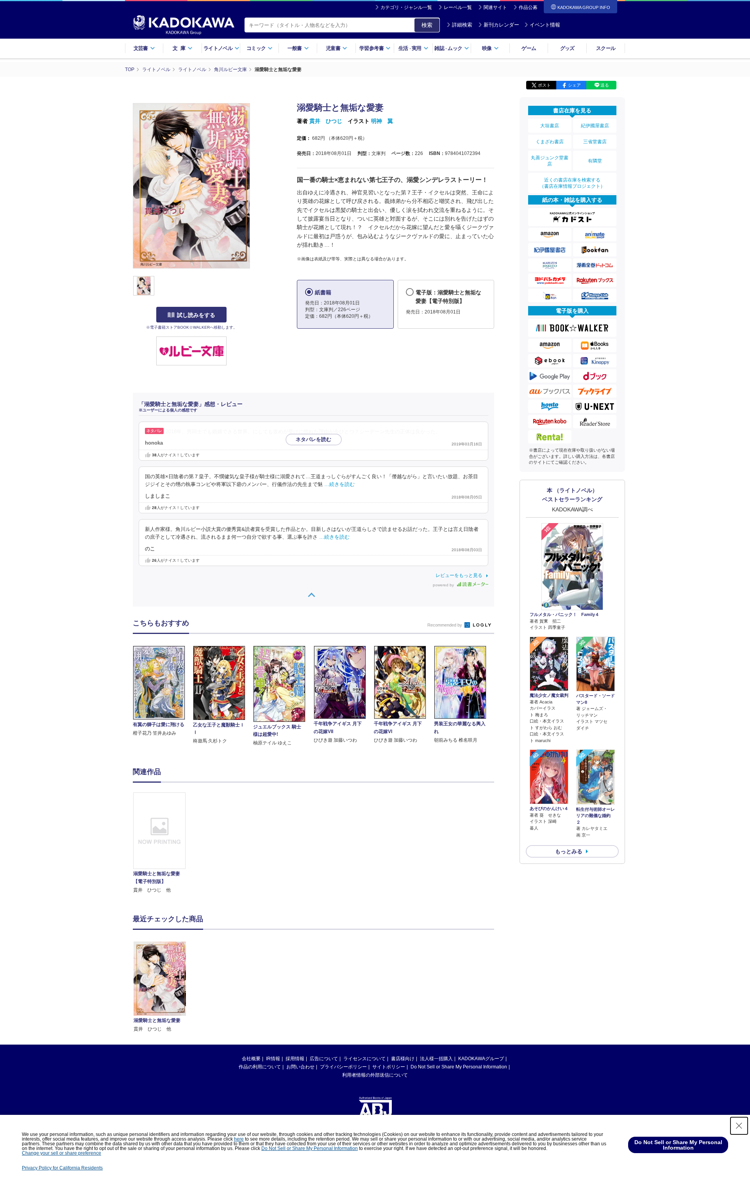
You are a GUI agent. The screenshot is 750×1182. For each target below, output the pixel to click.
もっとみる (568, 851)
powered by (444, 585)
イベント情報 (545, 25)
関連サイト (495, 7)
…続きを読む (339, 484)
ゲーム (528, 48)
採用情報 (295, 1058)
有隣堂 (595, 161)
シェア (574, 85)
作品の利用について (260, 1067)
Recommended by (445, 625)
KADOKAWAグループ (481, 1058)
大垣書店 (549, 125)
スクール (605, 48)
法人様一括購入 (436, 1058)
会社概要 (251, 1058)
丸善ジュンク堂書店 (549, 161)
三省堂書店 (595, 141)
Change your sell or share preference (61, 1153)
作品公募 (528, 7)
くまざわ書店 (550, 141)
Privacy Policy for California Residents (62, 1168)
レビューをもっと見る (459, 575)
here (239, 1139)
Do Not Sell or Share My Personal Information (459, 1067)
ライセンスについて (364, 1058)
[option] (164, 843)
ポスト (544, 85)
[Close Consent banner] (739, 1125)
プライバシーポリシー (343, 1067)
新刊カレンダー (501, 25)
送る (604, 85)
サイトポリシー (388, 1067)
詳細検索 (462, 25)
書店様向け (402, 1058)
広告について (324, 1058)
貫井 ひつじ (325, 121)
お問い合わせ (300, 1067)
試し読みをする (196, 315)
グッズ (567, 48)
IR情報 (273, 1058)
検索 (426, 25)
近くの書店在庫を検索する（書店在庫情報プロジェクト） (572, 183)
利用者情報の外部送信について (375, 1075)
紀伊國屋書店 (595, 125)
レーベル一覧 (458, 7)
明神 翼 (382, 121)
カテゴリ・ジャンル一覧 (406, 7)
